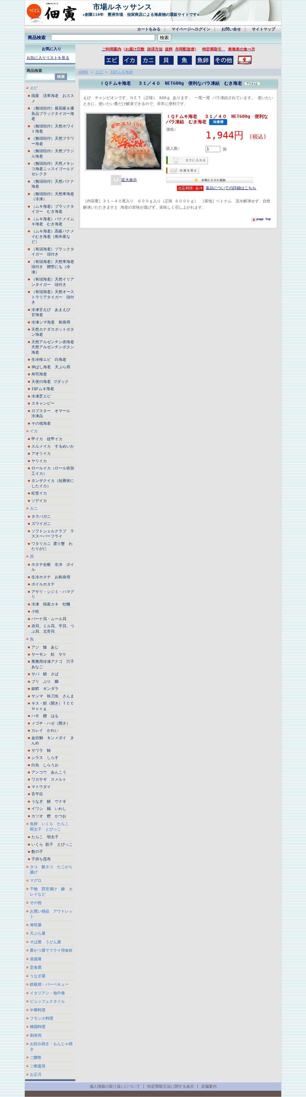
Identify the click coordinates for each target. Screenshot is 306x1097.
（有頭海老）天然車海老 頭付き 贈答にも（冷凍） (53, 266)
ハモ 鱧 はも (45, 716)
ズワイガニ (41, 523)
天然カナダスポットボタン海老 (52, 332)
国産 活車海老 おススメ (52, 98)
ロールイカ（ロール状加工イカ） (52, 470)
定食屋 (36, 967)
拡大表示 (129, 180)
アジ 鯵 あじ (45, 647)
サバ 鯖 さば (45, 674)
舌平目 (37, 794)
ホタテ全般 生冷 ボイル (52, 567)
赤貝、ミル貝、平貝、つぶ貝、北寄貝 (52, 628)
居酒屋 (36, 959)
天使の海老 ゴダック (50, 381)
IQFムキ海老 (42, 388)
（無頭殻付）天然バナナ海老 (52, 184)
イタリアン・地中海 (47, 993)
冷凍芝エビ (41, 396)
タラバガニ (41, 516)
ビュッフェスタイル (47, 1001)
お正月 (36, 1074)
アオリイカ (41, 453)
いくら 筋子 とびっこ (52, 844)
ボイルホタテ (45, 584)
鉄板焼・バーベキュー (49, 984)
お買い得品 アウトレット (51, 914)
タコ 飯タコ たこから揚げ (51, 869)
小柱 (35, 611)
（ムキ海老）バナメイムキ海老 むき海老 (52, 221)
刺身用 (36, 1035)
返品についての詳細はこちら (231, 188)
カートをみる (148, 29)
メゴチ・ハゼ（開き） (50, 723)
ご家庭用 (37, 1066)
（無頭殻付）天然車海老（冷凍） (52, 196)
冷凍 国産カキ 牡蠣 (52, 604)
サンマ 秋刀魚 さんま (52, 696)
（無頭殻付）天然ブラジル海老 (52, 153)
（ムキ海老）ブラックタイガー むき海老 (52, 209)
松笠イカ (39, 493)
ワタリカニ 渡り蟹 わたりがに (52, 546)
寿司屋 (36, 925)
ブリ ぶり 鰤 (45, 681)
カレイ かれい (45, 730)
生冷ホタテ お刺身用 (50, 577)
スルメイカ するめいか (53, 446)
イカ (34, 431)
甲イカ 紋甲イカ (46, 439)
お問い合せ (231, 29)
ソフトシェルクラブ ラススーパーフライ (52, 533)
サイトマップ (263, 29)
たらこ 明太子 (45, 837)
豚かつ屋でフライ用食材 (51, 950)
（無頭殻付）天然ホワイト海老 (52, 128)
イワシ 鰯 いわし (48, 808)
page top (263, 219)
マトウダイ (41, 787)
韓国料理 (37, 1026)
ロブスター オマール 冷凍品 (52, 413)
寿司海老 (39, 374)
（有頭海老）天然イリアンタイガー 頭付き (52, 281)
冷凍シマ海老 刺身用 (50, 322)
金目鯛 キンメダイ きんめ (52, 740)
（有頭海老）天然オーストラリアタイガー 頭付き (52, 296)
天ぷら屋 (37, 933)
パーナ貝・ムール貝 (48, 619)
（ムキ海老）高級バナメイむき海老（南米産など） (52, 236)
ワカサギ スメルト (50, 779)
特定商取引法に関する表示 (170, 1086)
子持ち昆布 (41, 859)
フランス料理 (41, 1018)
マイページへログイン (191, 29)
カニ (34, 508)
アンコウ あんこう (48, 772)
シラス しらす (45, 757)
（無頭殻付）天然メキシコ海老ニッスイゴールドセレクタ (52, 168)
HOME (83, 72)
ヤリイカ (39, 461)
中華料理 (37, 1010)
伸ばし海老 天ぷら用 (50, 367)
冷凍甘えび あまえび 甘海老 (52, 312)
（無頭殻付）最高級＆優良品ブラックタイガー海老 (52, 113)
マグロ (36, 880)
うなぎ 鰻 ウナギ (48, 801)
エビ (34, 88)
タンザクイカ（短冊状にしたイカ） (52, 483)
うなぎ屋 (37, 976)
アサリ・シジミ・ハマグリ (52, 594)
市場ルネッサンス (140, 7)
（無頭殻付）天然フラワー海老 (52, 141)
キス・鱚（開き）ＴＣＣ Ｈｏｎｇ (53, 706)
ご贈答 (36, 1057)
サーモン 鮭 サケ (48, 654)
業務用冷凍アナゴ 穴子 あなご (53, 664)
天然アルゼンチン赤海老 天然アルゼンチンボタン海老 (53, 347)
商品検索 (37, 37)
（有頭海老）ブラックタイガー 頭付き (52, 251)
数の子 (37, 851)
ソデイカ (39, 500)
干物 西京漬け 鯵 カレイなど (51, 891)
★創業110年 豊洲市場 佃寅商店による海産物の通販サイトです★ (139, 14)
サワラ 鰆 (41, 750)
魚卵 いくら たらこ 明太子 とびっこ (51, 826)
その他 (36, 902)
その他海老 (41, 423)
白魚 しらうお (45, 765)
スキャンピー (43, 403)
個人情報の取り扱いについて (115, 1086)
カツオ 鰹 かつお (48, 816)
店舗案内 (209, 1086)
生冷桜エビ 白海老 (50, 359)
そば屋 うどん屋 (45, 942)
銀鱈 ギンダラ (45, 688)
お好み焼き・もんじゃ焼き (51, 1046)
